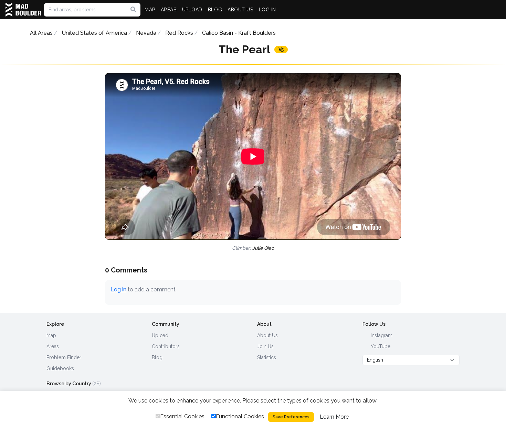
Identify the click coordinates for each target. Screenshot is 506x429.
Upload (160, 335)
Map (51, 335)
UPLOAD (192, 9)
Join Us (265, 346)
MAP (150, 9)
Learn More (334, 417)
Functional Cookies (240, 416)
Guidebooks (60, 368)
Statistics (266, 357)
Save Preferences (291, 417)
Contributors (166, 346)
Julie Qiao (263, 248)
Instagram (380, 335)
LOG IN (267, 9)
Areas (52, 346)
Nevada (146, 33)
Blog (157, 357)
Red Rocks (179, 33)
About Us (267, 335)
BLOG (215, 9)
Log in (118, 289)
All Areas (41, 33)
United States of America (94, 33)
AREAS (169, 9)
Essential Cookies (182, 416)
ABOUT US (240, 9)
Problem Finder (63, 357)
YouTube (379, 346)
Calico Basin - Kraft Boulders (239, 33)
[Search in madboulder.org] (133, 9)
